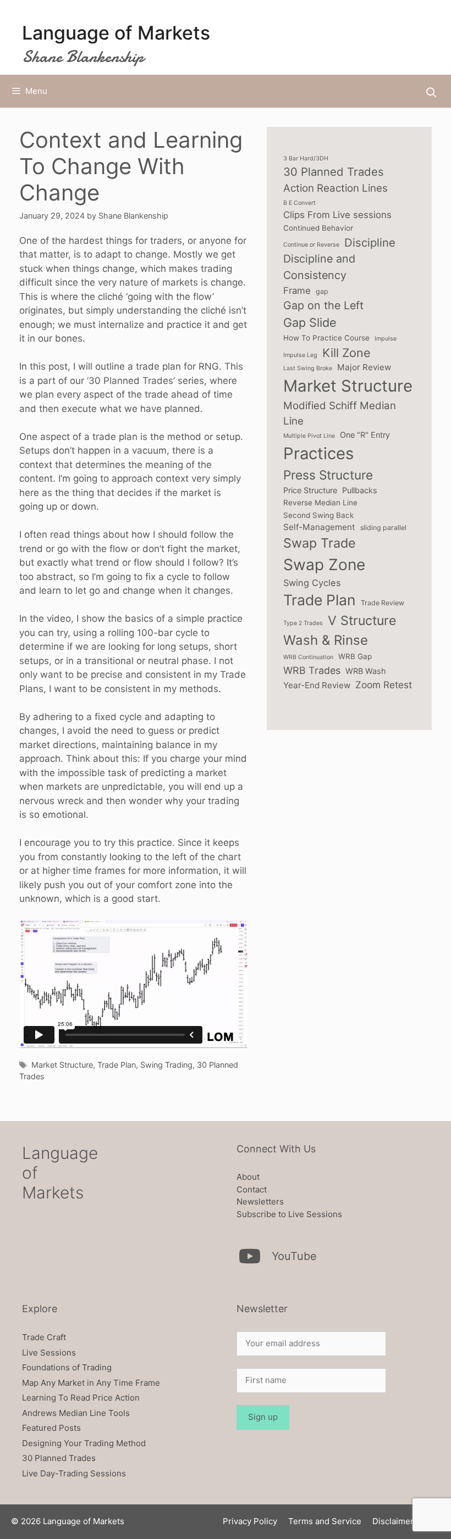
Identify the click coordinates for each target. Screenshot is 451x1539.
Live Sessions (49, 1352)
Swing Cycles (312, 582)
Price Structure (310, 490)
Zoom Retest (383, 684)
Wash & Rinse (325, 640)
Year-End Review (316, 685)
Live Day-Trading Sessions (74, 1473)
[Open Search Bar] (431, 92)
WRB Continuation (308, 657)
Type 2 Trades (303, 623)
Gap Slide (310, 322)
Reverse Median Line (320, 502)
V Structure (362, 620)
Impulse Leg (300, 355)
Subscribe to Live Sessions (289, 1214)
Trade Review (382, 603)
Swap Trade (319, 543)
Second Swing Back (318, 515)
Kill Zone (346, 352)
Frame (297, 290)
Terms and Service (324, 1521)
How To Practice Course (326, 337)
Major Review (364, 367)
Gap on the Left (323, 305)
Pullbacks (359, 490)
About (248, 1177)
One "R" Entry (365, 434)
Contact (252, 1189)
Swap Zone (324, 564)
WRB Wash (365, 671)
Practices (318, 453)
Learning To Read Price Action (81, 1397)
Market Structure (62, 1064)
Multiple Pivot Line (309, 435)
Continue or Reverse (311, 244)
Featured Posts (51, 1428)
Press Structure (328, 474)
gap (322, 291)
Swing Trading (166, 1064)
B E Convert (299, 203)
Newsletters (260, 1201)
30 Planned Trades (333, 172)
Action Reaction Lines (335, 188)
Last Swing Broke (307, 368)
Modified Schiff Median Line (339, 413)
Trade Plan (116, 1064)
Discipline (369, 242)
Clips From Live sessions (337, 214)
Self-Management (319, 527)
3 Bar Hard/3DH (305, 158)
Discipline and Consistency (319, 267)
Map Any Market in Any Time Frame (91, 1383)
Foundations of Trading (67, 1367)
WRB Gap (355, 656)
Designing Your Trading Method (84, 1443)
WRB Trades (311, 670)
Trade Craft (44, 1337)
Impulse (386, 338)
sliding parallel (383, 527)
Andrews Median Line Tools (76, 1413)
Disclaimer (393, 1521)
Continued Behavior (318, 228)
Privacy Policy (250, 1521)
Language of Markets (116, 32)
